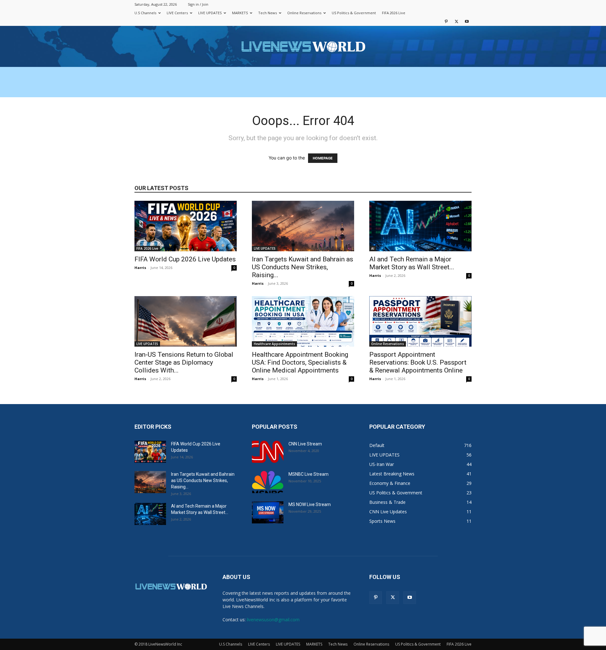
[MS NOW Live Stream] (267, 512)
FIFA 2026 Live (393, 12)
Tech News (267, 12)
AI (372, 248)
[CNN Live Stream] (267, 452)
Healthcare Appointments (274, 344)
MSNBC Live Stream (308, 474)
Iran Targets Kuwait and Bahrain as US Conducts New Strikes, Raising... (302, 267)
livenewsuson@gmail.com (273, 620)
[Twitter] (456, 21)
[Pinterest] (446, 21)
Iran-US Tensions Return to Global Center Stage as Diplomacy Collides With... (183, 362)
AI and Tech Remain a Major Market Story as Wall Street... (411, 263)
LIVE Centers (177, 12)
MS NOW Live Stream (309, 504)
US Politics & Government (354, 12)
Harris (140, 267)
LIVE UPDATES (210, 12)
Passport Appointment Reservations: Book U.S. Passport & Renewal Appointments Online (417, 362)
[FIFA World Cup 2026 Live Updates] (185, 226)
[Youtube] (467, 21)
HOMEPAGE (323, 158)
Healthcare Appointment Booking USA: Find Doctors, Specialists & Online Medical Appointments (300, 362)
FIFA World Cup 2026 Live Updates (185, 259)
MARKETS (240, 12)
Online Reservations (304, 12)
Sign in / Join (198, 4)
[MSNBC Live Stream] (267, 482)
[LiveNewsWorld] (303, 47)
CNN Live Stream (305, 443)
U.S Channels (145, 12)
